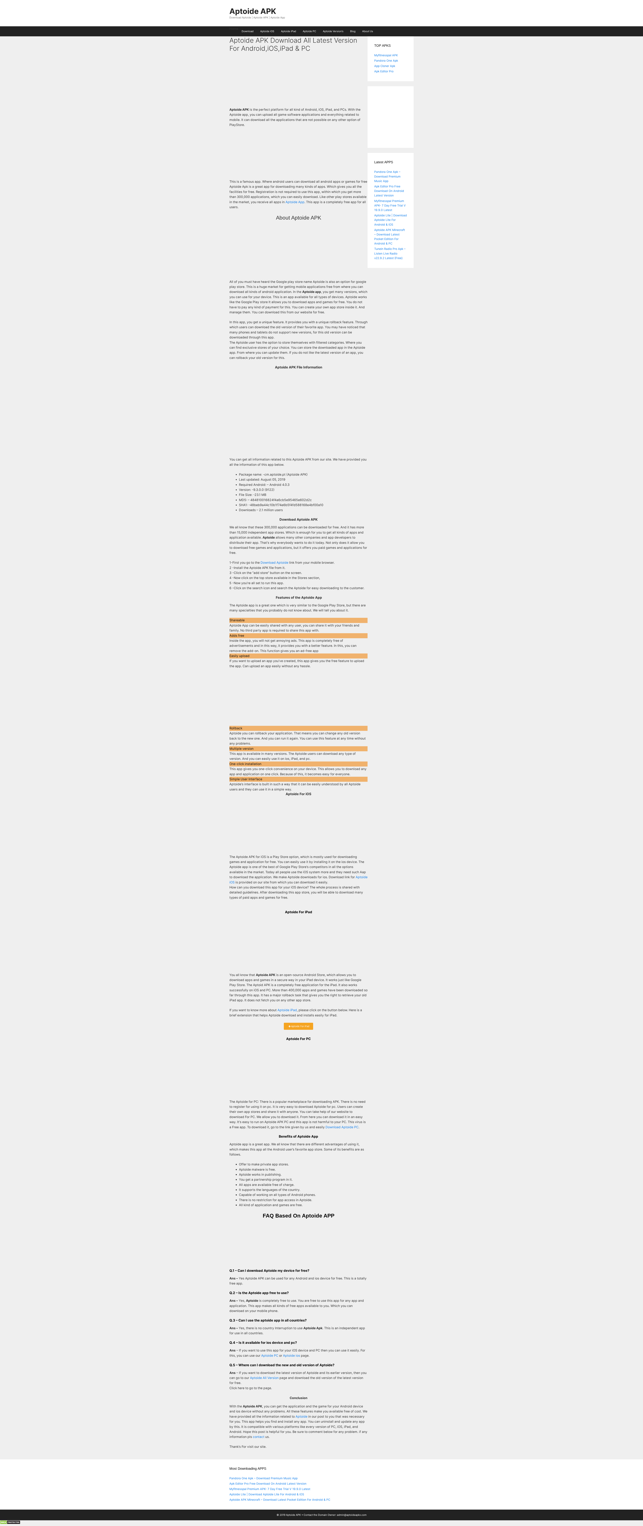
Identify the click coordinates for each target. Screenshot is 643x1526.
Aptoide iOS (267, 31)
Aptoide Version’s (333, 31)
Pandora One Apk (386, 60)
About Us (367, 31)
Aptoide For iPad (300, 1026)
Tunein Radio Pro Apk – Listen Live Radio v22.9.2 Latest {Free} (390, 253)
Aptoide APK (252, 11)
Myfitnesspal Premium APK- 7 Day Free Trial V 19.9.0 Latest (390, 205)
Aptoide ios (291, 1356)
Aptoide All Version (264, 1378)
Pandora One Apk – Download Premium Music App (387, 176)
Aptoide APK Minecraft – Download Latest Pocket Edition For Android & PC (279, 1499)
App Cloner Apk (384, 66)
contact (258, 1437)
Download (248, 31)
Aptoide (301, 1416)
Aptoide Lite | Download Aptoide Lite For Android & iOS (390, 220)
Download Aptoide (274, 563)
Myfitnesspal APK (386, 55)
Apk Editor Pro (384, 71)
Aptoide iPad (288, 31)
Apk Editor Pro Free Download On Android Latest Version (389, 191)
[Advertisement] (298, 82)
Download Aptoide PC (342, 1127)
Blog (352, 31)
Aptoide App (294, 202)
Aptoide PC (309, 31)
